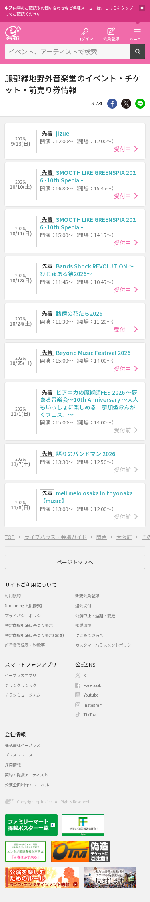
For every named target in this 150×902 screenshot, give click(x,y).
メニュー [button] (137, 38)
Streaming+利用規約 (23, 605)
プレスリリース (19, 755)
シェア (112, 104)
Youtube (91, 695)
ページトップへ (75, 562)
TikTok (90, 715)
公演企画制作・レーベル (27, 785)
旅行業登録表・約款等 (25, 645)
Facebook (92, 685)
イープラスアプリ (20, 675)
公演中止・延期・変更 (95, 615)
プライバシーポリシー (25, 615)
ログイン (85, 38)
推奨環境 (83, 625)
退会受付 (83, 605)
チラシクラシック (21, 685)
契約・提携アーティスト (26, 775)
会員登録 (111, 38)
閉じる (142, 8)
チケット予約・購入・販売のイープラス (13, 33)
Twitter (126, 104)
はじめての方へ (89, 635)
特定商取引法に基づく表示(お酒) (34, 635)
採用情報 (13, 765)
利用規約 (13, 595)
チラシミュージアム (22, 695)
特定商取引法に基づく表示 (29, 625)
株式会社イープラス (22, 745)
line (140, 104)
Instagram (93, 705)
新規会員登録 (87, 595)
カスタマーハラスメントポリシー (105, 645)
